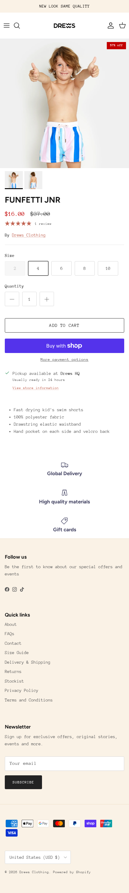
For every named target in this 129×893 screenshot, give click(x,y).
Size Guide (17, 652)
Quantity (14, 286)
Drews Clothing (29, 235)
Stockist (14, 681)
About (11, 624)
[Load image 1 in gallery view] (64, 103)
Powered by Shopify (72, 872)
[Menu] (6, 25)
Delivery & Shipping (27, 662)
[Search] (19, 25)
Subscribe (23, 782)
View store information (36, 388)
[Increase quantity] (47, 299)
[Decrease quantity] (12, 299)
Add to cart (64, 325)
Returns (13, 671)
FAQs (9, 633)
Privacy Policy (21, 690)
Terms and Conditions (29, 700)
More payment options (64, 359)
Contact (13, 643)
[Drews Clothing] (65, 26)
